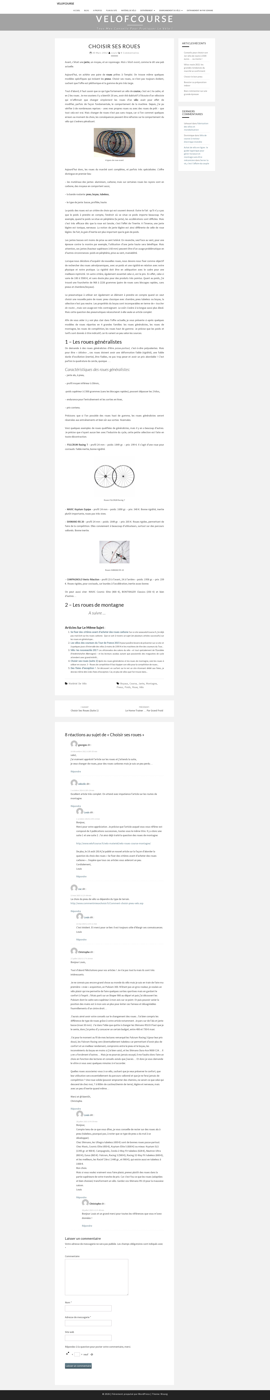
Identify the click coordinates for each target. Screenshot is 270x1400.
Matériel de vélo (128, 10)
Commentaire (72, 1256)
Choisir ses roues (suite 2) (84, 660)
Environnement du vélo (169, 10)
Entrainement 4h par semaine (200, 10)
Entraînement (146, 10)
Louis (114, 53)
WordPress (144, 1394)
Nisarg (164, 1394)
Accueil (76, 10)
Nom (68, 1302)
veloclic (82, 784)
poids (128, 687)
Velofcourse (65, 3)
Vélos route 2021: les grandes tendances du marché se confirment (194, 67)
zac (80, 889)
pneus (120, 687)
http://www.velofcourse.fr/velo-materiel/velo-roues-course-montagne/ (113, 843)
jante (141, 683)
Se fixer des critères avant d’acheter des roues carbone (100, 632)
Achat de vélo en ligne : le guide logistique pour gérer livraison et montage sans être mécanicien (196, 154)
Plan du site (111, 10)
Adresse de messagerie (78, 1317)
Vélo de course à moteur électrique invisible (195, 138)
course (133, 683)
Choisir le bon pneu (193, 76)
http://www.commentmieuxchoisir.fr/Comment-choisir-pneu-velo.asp (107, 903)
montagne (151, 683)
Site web (69, 1332)
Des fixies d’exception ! (84, 668)
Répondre (76, 771)
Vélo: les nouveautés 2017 (85, 650)
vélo (141, 687)
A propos (97, 10)
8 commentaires (130, 53)
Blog (86, 10)
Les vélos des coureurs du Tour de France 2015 (95, 642)
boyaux (124, 683)
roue (135, 687)
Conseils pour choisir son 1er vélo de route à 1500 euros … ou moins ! (196, 55)
